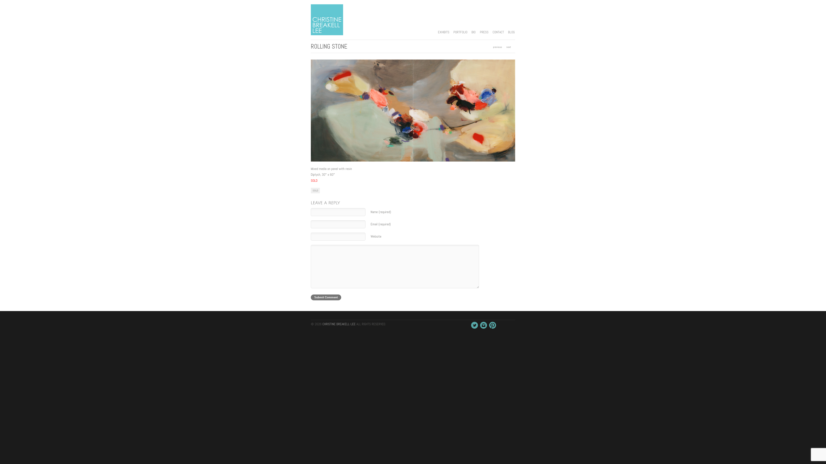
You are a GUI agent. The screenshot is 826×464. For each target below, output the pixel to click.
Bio (474, 32)
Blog (511, 32)
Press (484, 32)
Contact (498, 32)
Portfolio (460, 32)
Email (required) (381, 224)
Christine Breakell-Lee (339, 324)
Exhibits (443, 32)
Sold (315, 190)
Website (376, 236)
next (508, 47)
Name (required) (381, 212)
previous (497, 47)
